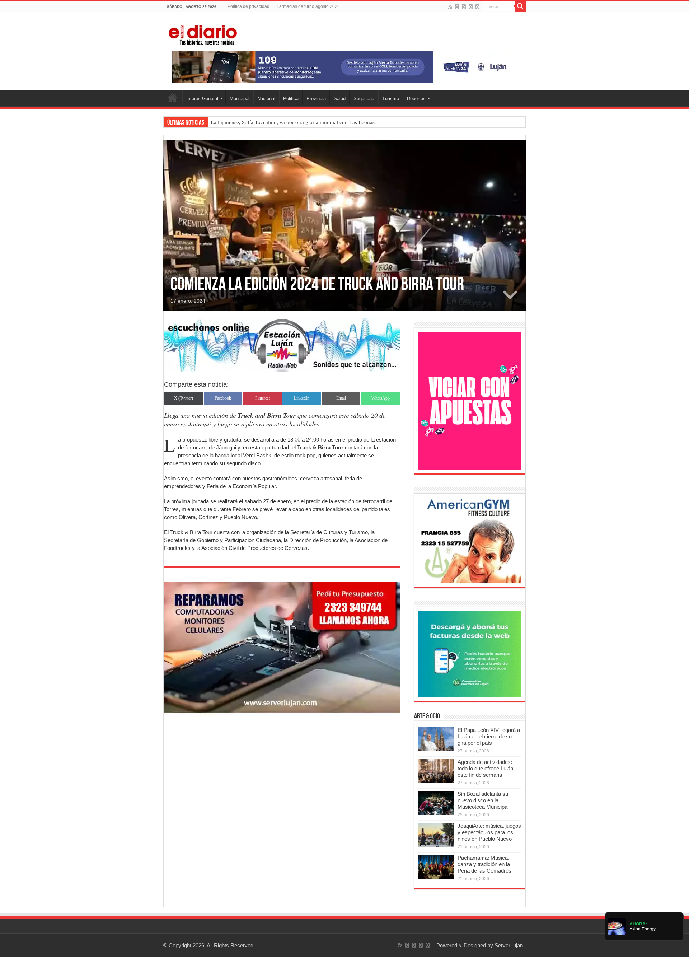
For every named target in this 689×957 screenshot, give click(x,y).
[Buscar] (520, 6)
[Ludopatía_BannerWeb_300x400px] (469, 400)
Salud (340, 98)
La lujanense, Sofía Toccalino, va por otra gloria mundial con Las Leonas (293, 122)
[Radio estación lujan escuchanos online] (282, 345)
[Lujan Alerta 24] (344, 67)
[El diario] (203, 33)
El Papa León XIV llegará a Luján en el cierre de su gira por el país (489, 736)
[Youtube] (470, 7)
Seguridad (363, 98)
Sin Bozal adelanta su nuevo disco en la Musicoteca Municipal (483, 800)
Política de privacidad (248, 6)
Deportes (416, 98)
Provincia (316, 98)
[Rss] (450, 7)
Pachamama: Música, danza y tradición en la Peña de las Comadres (484, 864)
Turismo (390, 98)
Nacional (266, 98)
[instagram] (477, 7)
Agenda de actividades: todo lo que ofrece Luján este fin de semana (485, 768)
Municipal (239, 98)
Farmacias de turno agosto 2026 (308, 6)
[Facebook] (457, 7)
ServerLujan (509, 945)
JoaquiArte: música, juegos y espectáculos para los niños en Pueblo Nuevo (489, 832)
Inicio (172, 97)
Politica (291, 98)
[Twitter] (464, 7)
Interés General (202, 98)
